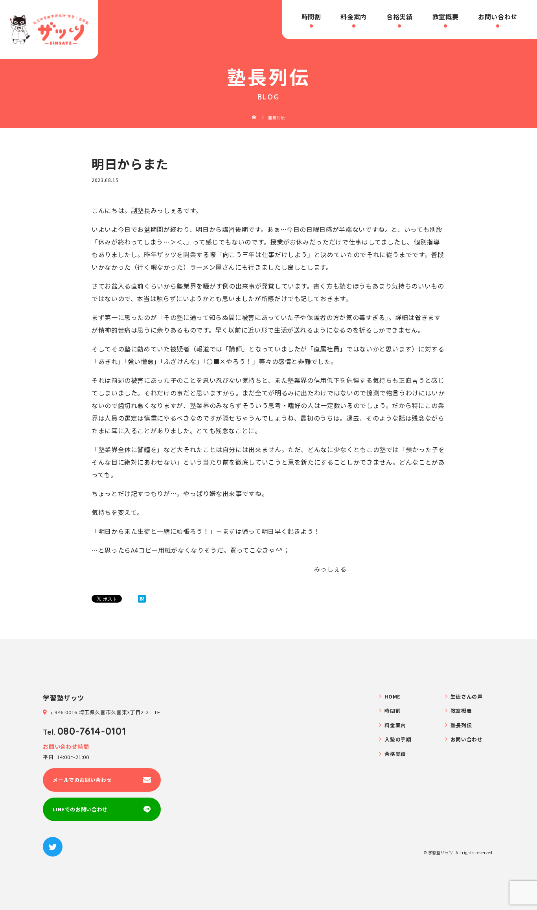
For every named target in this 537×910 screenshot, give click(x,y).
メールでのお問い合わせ (82, 779)
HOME (392, 696)
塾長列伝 (461, 725)
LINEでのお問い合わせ (80, 809)
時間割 (311, 16)
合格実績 (399, 16)
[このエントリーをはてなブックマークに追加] (142, 599)
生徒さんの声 (467, 696)
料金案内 (353, 16)
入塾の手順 (397, 739)
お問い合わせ (497, 16)
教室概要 (445, 16)
